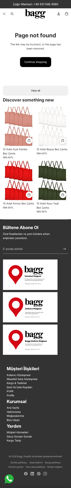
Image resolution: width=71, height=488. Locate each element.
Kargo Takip (14, 440)
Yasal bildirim (36, 462)
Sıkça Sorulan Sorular (19, 436)
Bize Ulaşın (13, 419)
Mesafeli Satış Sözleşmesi (22, 379)
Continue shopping (35, 61)
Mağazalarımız (15, 415)
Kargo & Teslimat (17, 383)
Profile (10, 395)
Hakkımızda (14, 411)
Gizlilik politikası (18, 462)
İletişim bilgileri (55, 467)
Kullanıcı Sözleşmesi (18, 375)
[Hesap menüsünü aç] (59, 14)
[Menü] (4, 14)
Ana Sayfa (13, 407)
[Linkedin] (32, 474)
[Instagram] (45, 474)
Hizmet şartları (16, 467)
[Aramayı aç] (12, 14)
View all (35, 90)
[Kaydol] (64, 249)
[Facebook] (26, 474)
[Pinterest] (39, 474)
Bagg (19, 456)
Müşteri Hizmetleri (17, 432)
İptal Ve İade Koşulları (19, 387)
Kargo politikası (53, 462)
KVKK (10, 391)
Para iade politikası (35, 467)
